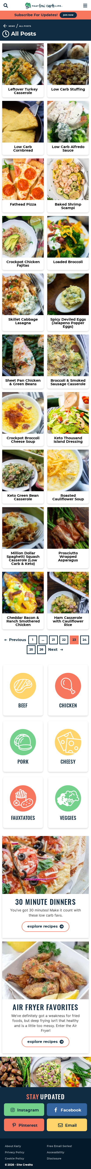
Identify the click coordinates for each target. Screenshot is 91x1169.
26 (41, 651)
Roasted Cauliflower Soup (68, 497)
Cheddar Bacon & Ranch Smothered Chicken (23, 621)
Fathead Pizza (23, 204)
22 (64, 641)
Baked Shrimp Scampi (68, 206)
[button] (85, 5)
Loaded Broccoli (68, 262)
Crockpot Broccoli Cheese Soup (23, 439)
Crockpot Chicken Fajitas (23, 263)
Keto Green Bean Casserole (23, 497)
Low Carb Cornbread (23, 148)
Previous (17, 640)
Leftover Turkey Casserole (23, 91)
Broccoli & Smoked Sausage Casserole (68, 382)
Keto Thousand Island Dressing (68, 439)
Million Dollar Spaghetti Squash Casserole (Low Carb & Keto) (23, 558)
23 (74, 641)
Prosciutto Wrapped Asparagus (68, 556)
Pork (23, 761)
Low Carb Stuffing (68, 89)
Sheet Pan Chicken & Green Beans (23, 382)
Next (53, 649)
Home (12, 26)
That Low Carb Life (44, 5)
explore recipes (43, 926)
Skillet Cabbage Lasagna (23, 321)
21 (53, 641)
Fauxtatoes (23, 817)
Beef (23, 705)
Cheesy (68, 761)
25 (31, 651)
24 (84, 641)
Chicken (68, 705)
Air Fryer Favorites (45, 1007)
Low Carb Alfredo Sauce (68, 148)
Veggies (68, 817)
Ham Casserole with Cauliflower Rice (68, 621)
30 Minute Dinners (45, 901)
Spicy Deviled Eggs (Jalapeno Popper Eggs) (68, 323)
